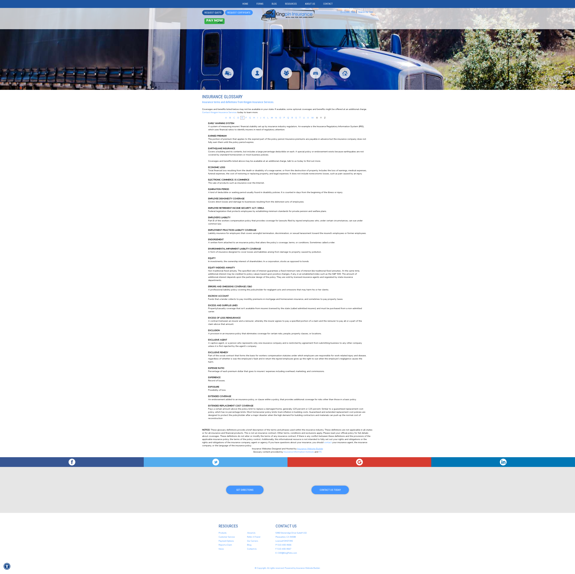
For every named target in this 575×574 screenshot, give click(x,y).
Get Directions (244, 489)
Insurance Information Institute (299, 451)
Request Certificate (239, 12)
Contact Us (252, 549)
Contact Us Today (330, 489)
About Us (251, 533)
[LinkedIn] (503, 462)
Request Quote (213, 12)
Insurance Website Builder (310, 448)
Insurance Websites (261, 448)
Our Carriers (252, 541)
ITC (320, 451)
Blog (249, 545)
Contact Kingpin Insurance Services (219, 112)
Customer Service (227, 537)
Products (223, 533)
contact (328, 442)
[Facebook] (72, 462)
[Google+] (359, 462)
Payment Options (226, 541)
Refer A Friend (253, 537)
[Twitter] (215, 462)
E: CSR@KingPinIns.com (286, 553)
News (221, 549)
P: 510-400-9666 (283, 545)
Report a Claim (225, 545)
